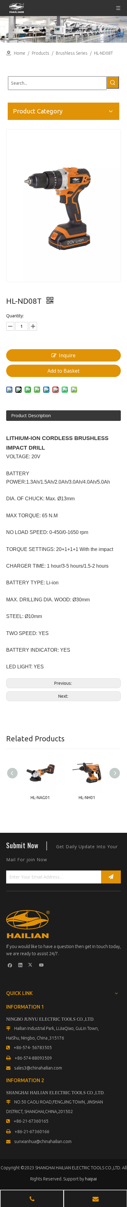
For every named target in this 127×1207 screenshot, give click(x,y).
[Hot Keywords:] (113, 82)
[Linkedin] (20, 965)
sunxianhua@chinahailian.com (43, 1141)
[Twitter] (31, 965)
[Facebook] (10, 965)
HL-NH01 (87, 797)
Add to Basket (63, 370)
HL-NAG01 (40, 797)
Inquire (67, 355)
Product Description (31, 415)
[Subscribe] (111, 876)
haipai (91, 1179)
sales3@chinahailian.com (38, 1067)
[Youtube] (41, 965)
